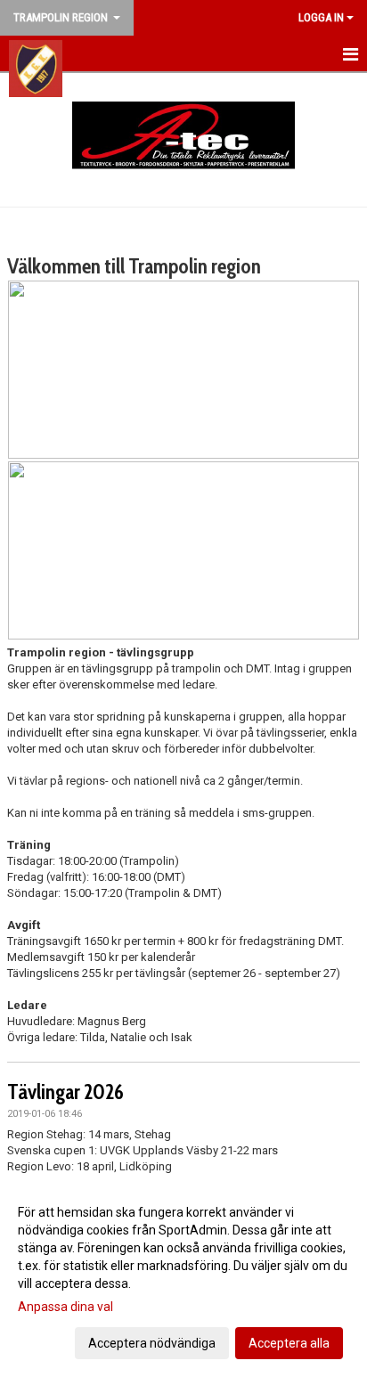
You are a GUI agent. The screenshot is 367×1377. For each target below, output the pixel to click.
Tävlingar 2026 (65, 1092)
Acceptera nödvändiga (152, 1343)
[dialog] (183, 1277)
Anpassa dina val (65, 1307)
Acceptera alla (289, 1343)
